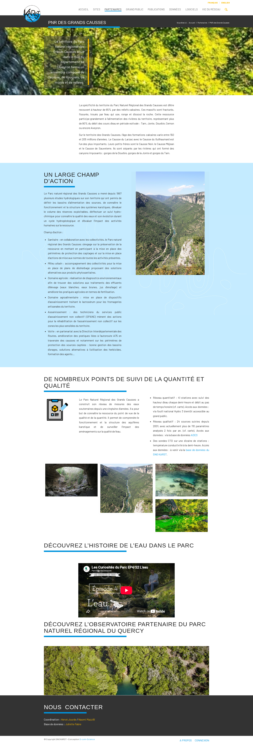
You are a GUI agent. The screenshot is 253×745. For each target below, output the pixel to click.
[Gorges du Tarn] (126, 488)
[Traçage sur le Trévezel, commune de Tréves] (181, 515)
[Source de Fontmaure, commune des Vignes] (181, 480)
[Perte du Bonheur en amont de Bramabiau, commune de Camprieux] (71, 480)
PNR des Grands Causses (77, 22)
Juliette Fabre (73, 724)
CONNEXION (202, 740)
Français (213, 2)
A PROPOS (186, 740)
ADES (194, 435)
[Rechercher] (226, 10)
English (225, 2)
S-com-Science (87, 739)
